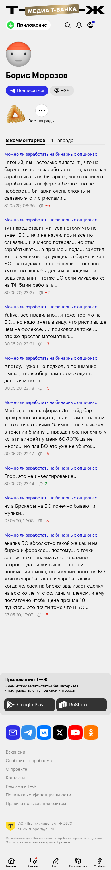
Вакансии (15, 752)
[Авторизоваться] (90, 25)
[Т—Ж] (55, 10)
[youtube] (75, 732)
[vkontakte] (44, 732)
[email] (13, 732)
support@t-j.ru (41, 829)
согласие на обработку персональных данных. (71, 838)
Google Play (30, 704)
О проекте (16, 769)
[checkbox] (101, 25)
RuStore (78, 704)
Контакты (15, 778)
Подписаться (30, 90)
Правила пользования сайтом (36, 804)
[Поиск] (67, 25)
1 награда (62, 140)
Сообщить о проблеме (29, 761)
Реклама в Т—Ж (21, 786)
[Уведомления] (79, 25)
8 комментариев (25, 140)
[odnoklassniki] (91, 732)
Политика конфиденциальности (38, 795)
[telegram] (28, 732)
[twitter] (60, 732)
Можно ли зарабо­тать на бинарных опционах (50, 154)
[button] (62, 91)
